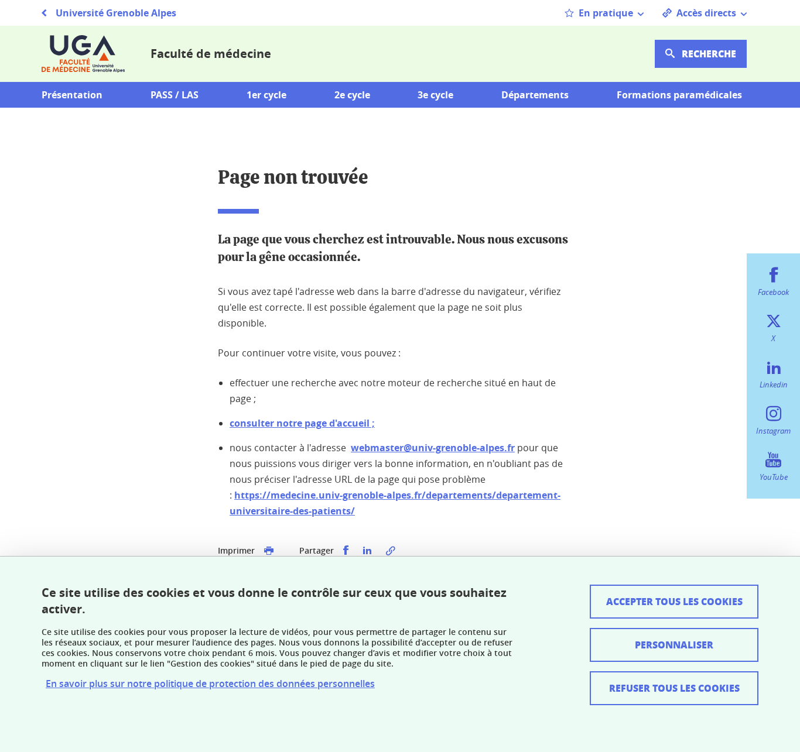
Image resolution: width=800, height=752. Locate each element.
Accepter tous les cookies (674, 601)
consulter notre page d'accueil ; (302, 423)
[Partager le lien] (391, 550)
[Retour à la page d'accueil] (83, 54)
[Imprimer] (269, 550)
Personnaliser (674, 644)
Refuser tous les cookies (674, 688)
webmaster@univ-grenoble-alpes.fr (433, 447)
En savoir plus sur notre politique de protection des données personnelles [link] (210, 683)
